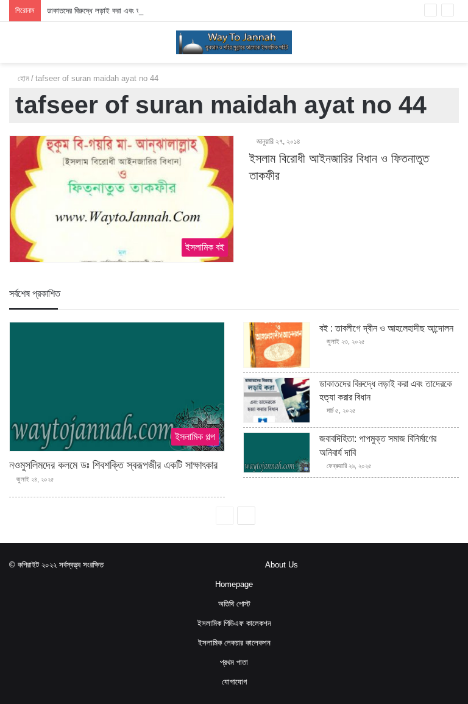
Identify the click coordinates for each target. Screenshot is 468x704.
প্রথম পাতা (234, 662)
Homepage (234, 584)
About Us (281, 564)
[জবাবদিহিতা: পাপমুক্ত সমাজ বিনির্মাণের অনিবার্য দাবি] (276, 452)
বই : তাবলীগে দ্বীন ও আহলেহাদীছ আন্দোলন (386, 328)
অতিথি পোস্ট (234, 603)
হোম (22, 78)
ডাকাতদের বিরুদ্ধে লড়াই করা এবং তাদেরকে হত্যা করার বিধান (125, 10)
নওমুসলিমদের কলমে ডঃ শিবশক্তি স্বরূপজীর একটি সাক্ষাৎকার (113, 465)
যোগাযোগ (234, 681)
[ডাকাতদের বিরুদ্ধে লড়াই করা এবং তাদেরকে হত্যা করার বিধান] (276, 400)
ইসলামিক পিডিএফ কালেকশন (234, 623)
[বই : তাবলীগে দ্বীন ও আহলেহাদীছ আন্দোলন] (276, 345)
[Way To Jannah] (234, 42)
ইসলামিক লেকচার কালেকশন (234, 642)
